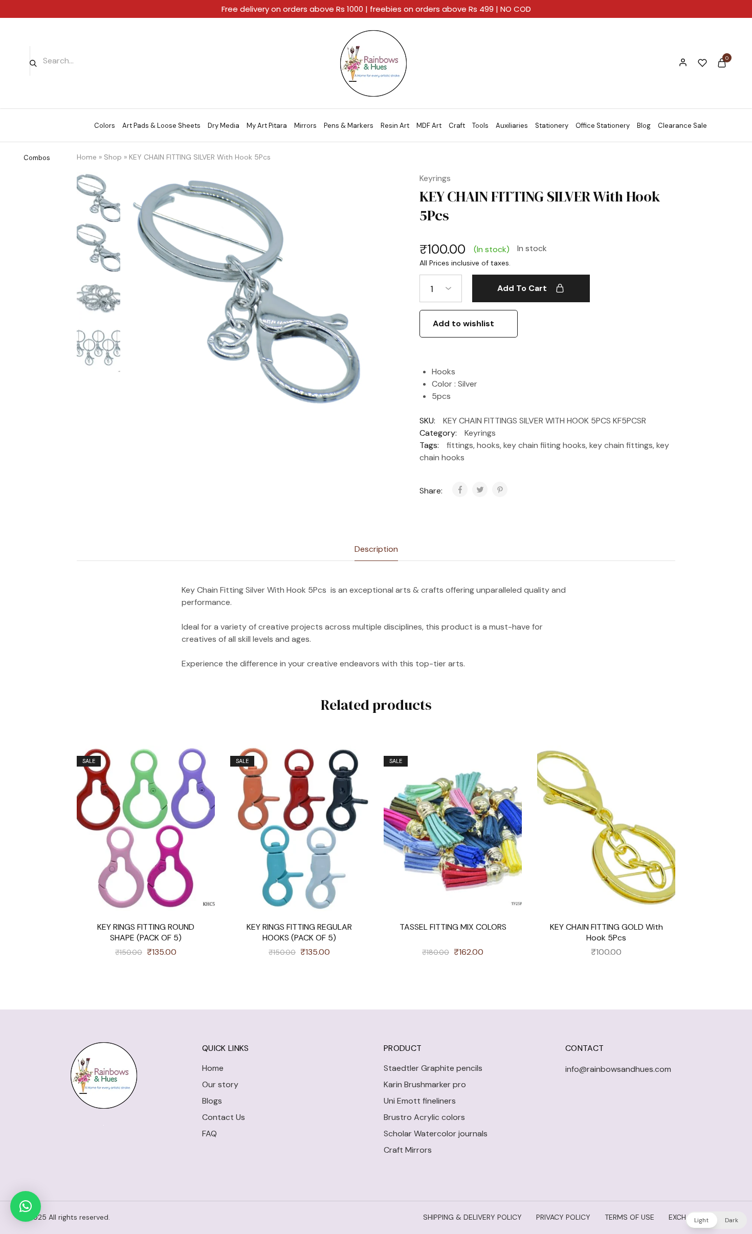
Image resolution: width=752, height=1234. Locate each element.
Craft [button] (457, 125)
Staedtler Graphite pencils (433, 1068)
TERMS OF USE (629, 1217)
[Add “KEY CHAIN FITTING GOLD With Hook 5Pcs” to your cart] (660, 791)
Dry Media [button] (223, 125)
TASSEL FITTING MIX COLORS (453, 927)
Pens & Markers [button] (348, 125)
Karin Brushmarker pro (425, 1084)
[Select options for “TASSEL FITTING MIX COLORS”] (506, 791)
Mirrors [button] (305, 125)
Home (87, 157)
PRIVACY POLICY (563, 1217)
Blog (644, 125)
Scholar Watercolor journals (436, 1133)
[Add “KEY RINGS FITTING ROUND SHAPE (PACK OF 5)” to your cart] (199, 791)
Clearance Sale (682, 125)
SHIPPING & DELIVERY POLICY (472, 1217)
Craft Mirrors (408, 1150)
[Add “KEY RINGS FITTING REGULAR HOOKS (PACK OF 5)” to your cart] (353, 791)
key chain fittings (621, 445)
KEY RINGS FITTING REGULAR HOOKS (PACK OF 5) (299, 932)
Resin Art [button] (395, 125)
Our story (220, 1084)
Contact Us (223, 1117)
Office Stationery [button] (603, 125)
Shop (113, 157)
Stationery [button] (551, 125)
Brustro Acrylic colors (424, 1117)
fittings (460, 445)
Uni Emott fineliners (420, 1100)
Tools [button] (480, 125)
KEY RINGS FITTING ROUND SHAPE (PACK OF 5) (145, 932)
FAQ (209, 1133)
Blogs (212, 1100)
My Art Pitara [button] (267, 125)
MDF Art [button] (428, 125)
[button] (25, 1206)
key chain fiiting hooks (544, 445)
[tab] (376, 549)
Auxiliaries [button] (512, 125)
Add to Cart (522, 288)
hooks (488, 445)
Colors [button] (104, 125)
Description (376, 549)
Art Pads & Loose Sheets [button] (161, 125)
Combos (37, 157)
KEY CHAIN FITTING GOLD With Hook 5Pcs (606, 932)
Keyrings (435, 178)
